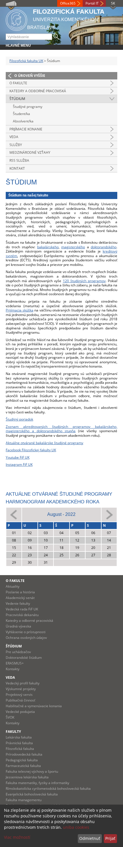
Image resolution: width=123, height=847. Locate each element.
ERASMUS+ (15, 663)
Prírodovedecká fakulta (24, 754)
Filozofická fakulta (20, 748)
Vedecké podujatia (20, 711)
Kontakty (12, 668)
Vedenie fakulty (18, 603)
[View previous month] (14, 514)
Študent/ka (21, 113)
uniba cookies (76, 827)
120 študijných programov (84, 280)
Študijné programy (27, 106)
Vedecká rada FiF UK (22, 609)
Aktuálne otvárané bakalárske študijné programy (44, 442)
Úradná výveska (18, 626)
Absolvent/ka (23, 121)
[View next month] (109, 514)
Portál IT (92, 3)
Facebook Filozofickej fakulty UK (31, 450)
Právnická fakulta (19, 743)
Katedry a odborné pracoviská (37, 91)
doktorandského (103, 247)
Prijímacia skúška (19, 310)
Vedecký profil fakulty (22, 683)
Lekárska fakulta (19, 737)
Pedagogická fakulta (22, 760)
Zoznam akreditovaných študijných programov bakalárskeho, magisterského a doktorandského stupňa (61, 429)
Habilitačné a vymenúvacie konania (34, 706)
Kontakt (17, 168)
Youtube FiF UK (17, 457)
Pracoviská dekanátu (22, 614)
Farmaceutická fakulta (23, 765)
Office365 (68, 3)
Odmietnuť (89, 838)
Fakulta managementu (23, 799)
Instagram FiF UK (19, 464)
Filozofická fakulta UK (26, 60)
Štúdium (17, 98)
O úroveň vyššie (29, 75)
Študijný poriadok (19, 419)
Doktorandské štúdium (24, 657)
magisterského (73, 247)
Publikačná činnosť (20, 700)
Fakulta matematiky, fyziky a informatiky (37, 782)
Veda (13, 136)
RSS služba (19, 160)
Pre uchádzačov (18, 651)
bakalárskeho (48, 247)
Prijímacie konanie (25, 129)
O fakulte (18, 83)
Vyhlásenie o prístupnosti (25, 631)
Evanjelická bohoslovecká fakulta (32, 794)
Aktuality (12, 586)
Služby (15, 144)
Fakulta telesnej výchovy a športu (32, 771)
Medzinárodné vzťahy (29, 152)
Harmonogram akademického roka (52, 501)
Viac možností (17, 837)
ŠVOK (10, 717)
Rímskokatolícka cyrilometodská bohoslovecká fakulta (48, 788)
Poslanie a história (20, 592)
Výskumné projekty (21, 688)
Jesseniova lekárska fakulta (27, 777)
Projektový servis (19, 694)
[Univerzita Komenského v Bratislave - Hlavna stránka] (16, 19)
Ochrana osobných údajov (26, 637)
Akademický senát (20, 597)
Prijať (110, 838)
